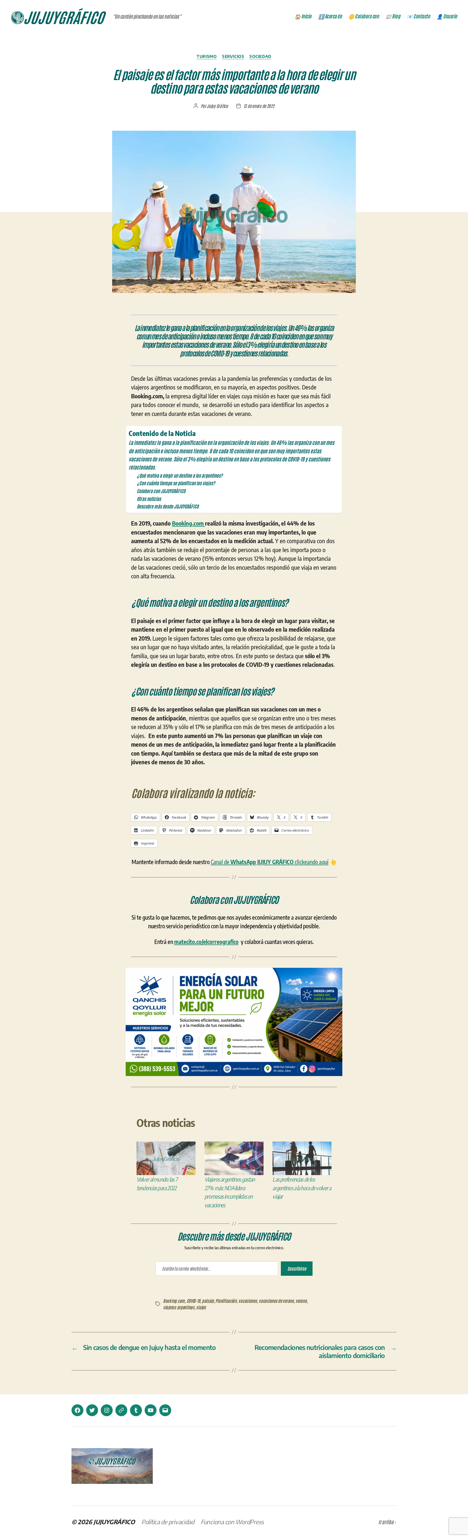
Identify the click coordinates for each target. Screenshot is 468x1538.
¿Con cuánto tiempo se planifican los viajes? (176, 483)
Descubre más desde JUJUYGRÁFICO (168, 506)
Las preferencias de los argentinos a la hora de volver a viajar (301, 1188)
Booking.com (188, 523)
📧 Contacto (418, 16)
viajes (201, 1307)
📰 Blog (392, 16)
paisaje (208, 1300)
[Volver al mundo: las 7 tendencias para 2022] (166, 1158)
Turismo (207, 56)
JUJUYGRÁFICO (114, 1522)
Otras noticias (149, 498)
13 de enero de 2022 (258, 106)
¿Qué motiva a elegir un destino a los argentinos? (180, 475)
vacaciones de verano (276, 1300)
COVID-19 (193, 1300)
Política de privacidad (167, 1522)
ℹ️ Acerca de (330, 16)
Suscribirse (296, 1268)
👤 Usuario (447, 16)
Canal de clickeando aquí (270, 861)
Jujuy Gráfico (217, 106)
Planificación (226, 1300)
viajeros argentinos (178, 1307)
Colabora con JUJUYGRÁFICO (161, 491)
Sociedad (260, 56)
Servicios (233, 56)
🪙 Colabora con (363, 16)
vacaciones (247, 1300)
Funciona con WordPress (232, 1522)
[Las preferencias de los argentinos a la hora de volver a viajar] (302, 1158)
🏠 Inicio (303, 16)
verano (301, 1300)
